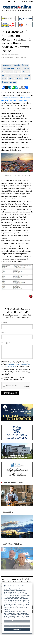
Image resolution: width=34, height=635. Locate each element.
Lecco (4, 79)
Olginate (17, 72)
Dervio (11, 75)
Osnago (27, 79)
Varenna (13, 82)
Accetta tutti (17, 629)
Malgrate (12, 79)
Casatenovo (6, 65)
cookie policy (24, 602)
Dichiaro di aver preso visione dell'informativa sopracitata (14, 378)
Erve (10, 72)
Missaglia (16, 65)
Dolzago (19, 75)
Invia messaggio (10, 393)
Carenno (26, 72)
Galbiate (27, 75)
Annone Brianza (8, 68)
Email (3, 333)
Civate (4, 75)
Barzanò (19, 68)
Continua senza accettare (17, 621)
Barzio (26, 68)
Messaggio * (5, 343)
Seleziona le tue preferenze (17, 626)
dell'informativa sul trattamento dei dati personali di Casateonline (15, 365)
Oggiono (25, 65)
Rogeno (5, 82)
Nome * (4, 323)
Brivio (4, 72)
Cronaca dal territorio (10, 55)
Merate (19, 79)
